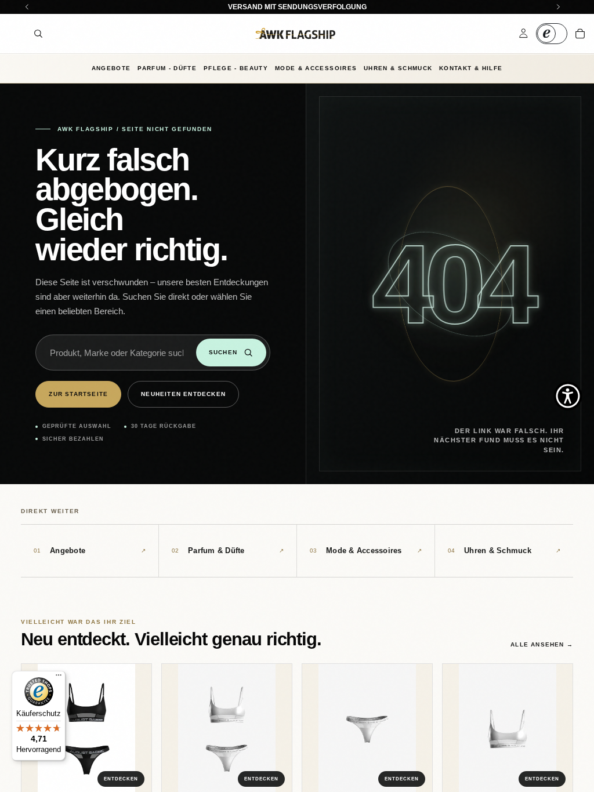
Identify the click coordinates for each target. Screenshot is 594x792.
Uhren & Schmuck (398, 68)
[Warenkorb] (580, 33)
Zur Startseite (78, 394)
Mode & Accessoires (316, 68)
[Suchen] (38, 33)
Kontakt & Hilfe (470, 68)
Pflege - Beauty (236, 68)
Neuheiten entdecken (183, 394)
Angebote (111, 68)
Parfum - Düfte (167, 68)
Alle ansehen (541, 644)
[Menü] (59, 678)
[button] (567, 396)
